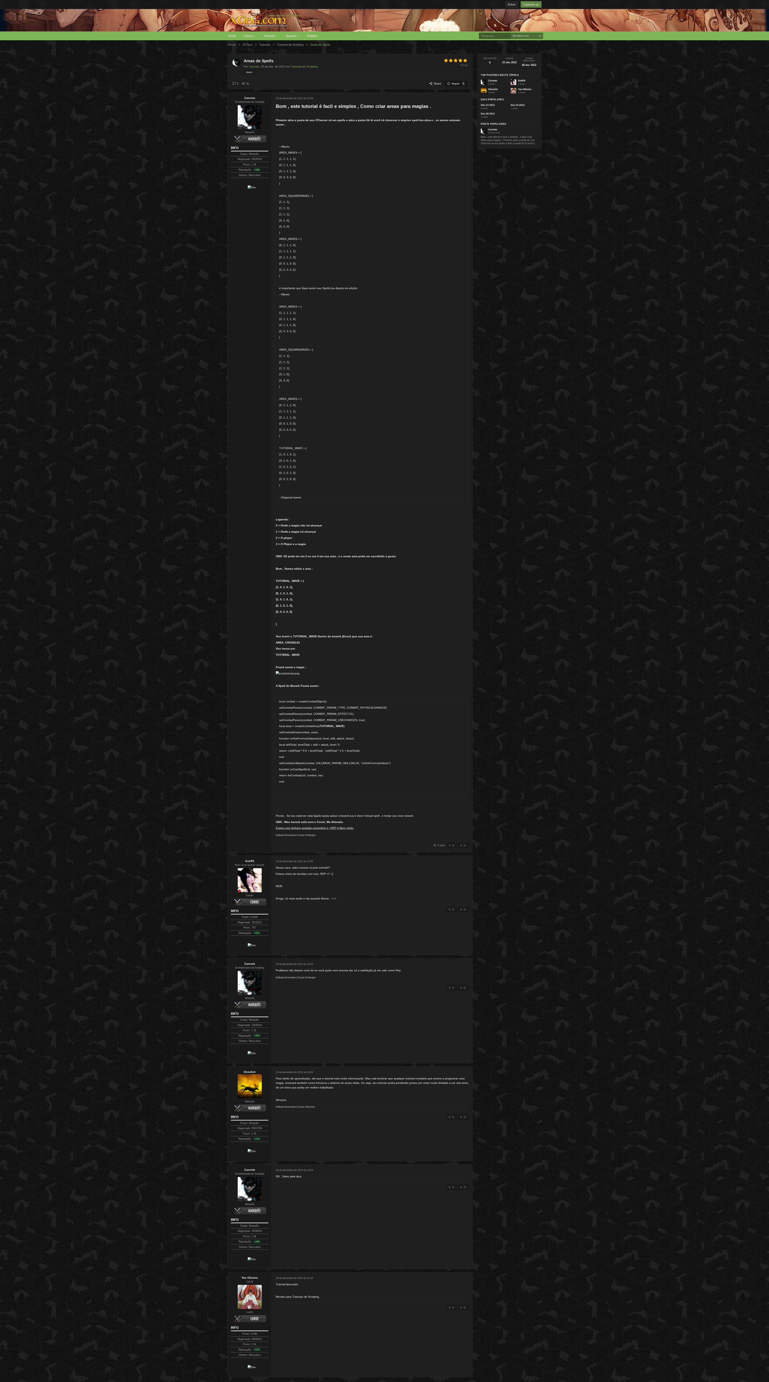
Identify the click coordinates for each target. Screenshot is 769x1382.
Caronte (249, 98)
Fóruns (248, 35)
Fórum (231, 44)
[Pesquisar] (540, 36)
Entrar (512, 4)
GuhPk (249, 861)
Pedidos (312, 35)
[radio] (446, 60)
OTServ (248, 44)
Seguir (457, 83)
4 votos (441, 845)
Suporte (291, 35)
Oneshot (250, 1071)
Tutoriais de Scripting (290, 44)
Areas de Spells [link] (320, 44)
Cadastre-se (531, 4)
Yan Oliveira (250, 1277)
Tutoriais (269, 35)
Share (437, 83)
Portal (232, 35)
